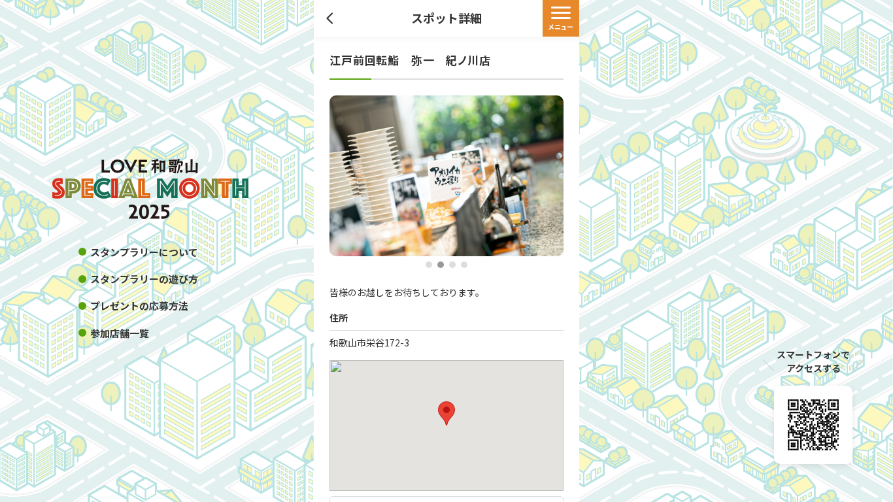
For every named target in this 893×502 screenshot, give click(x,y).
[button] (429, 265)
